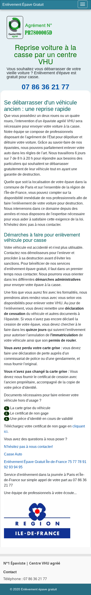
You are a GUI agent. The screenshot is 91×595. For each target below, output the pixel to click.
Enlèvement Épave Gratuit (23, 4)
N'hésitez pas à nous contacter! (28, 447)
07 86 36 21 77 (45, 87)
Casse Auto (13, 454)
